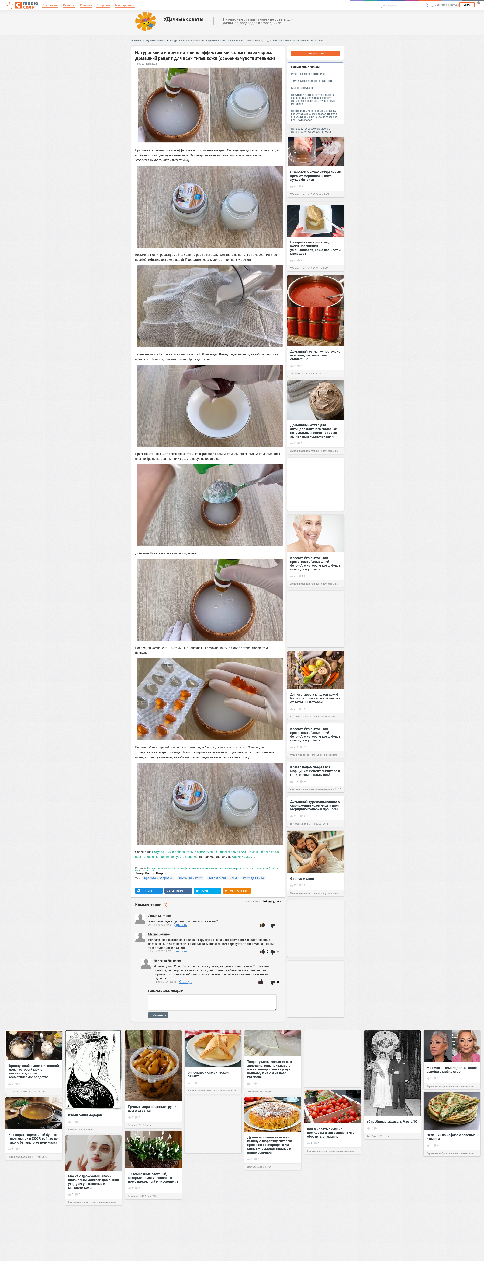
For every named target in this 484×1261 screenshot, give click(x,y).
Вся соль (136, 40)
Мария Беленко (159, 934)
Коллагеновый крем (222, 878)
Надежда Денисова (168, 961)
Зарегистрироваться (447, 4)
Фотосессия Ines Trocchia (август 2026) (207, 1238)
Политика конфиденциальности (311, 131)
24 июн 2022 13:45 (165, 981)
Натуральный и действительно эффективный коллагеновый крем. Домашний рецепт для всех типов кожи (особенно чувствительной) (246, 40)
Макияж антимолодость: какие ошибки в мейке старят (452, 1069)
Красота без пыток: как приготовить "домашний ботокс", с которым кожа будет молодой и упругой (315, 563)
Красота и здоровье (158, 878)
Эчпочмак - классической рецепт (208, 1074)
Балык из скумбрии (303, 87)
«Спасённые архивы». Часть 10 (392, 1121)
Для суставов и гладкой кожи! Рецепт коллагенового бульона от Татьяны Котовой (315, 698)
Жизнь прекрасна (18, 1156)
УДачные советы (184, 19)
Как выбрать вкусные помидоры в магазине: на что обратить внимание (330, 1132)
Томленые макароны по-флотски (311, 80)
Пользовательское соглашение (310, 128)
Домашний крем (190, 878)
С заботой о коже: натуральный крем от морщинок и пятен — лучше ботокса (315, 175)
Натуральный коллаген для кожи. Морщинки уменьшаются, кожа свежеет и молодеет (315, 247)
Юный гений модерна (85, 1115)
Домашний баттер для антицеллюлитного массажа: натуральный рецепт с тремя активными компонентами (313, 430)
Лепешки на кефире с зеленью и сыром (451, 1136)
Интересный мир (299, 823)
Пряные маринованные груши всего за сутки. (152, 1108)
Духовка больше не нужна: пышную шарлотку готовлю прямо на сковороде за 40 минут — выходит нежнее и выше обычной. (269, 1144)
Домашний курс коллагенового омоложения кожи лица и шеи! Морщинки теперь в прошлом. (315, 805)
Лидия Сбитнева (159, 916)
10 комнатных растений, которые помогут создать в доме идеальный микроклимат (153, 1177)
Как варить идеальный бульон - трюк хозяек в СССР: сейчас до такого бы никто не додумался (33, 1138)
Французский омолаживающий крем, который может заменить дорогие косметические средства (33, 1071)
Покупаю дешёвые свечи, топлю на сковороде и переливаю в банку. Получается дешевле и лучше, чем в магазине (313, 99)
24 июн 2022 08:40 (159, 924)
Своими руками (243, 857)
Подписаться (315, 53)
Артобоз (72, 1129)
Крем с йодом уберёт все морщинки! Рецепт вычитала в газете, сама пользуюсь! (315, 770)
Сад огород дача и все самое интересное (312, 789)
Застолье (295, 373)
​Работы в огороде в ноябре (308, 73)
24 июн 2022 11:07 (159, 951)
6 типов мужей (302, 878)
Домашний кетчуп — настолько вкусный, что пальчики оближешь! (315, 355)
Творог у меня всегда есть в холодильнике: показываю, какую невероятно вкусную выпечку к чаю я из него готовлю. (269, 1069)
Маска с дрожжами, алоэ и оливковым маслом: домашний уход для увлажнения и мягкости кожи (93, 1181)
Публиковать (158, 1015)
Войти (467, 4)
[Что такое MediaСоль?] (478, 2)
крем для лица (253, 878)
